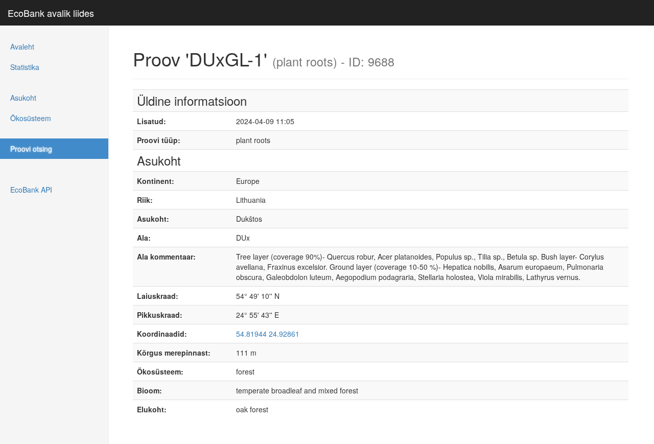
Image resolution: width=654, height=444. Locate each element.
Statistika (24, 67)
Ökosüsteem (30, 118)
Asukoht (23, 97)
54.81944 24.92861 (267, 334)
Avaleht (22, 46)
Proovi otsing (31, 149)
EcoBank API (31, 189)
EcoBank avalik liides (51, 12)
